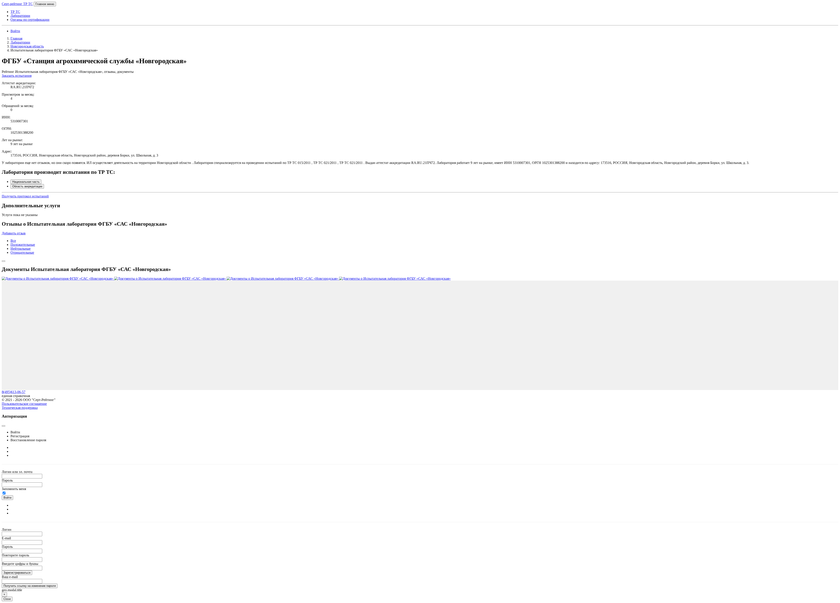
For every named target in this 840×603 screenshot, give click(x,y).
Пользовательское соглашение (24, 404)
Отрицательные (22, 252)
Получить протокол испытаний (25, 196)
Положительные (22, 244)
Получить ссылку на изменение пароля (30, 585)
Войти (15, 31)
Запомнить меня (14, 489)
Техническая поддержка (20, 408)
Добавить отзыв (14, 233)
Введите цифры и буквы (20, 564)
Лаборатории (20, 16)
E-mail (6, 538)
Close (7, 599)
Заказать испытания (17, 75)
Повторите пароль (15, 555)
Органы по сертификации (29, 19)
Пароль (7, 480)
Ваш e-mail (10, 577)
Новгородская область (27, 46)
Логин (6, 529)
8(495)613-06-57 (13, 392)
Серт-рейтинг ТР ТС (17, 4)
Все (13, 241)
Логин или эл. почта (17, 472)
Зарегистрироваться (17, 572)
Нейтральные (20, 248)
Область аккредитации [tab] (27, 186)
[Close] (3, 261)
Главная (16, 38)
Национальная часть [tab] (26, 181)
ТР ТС (15, 12)
